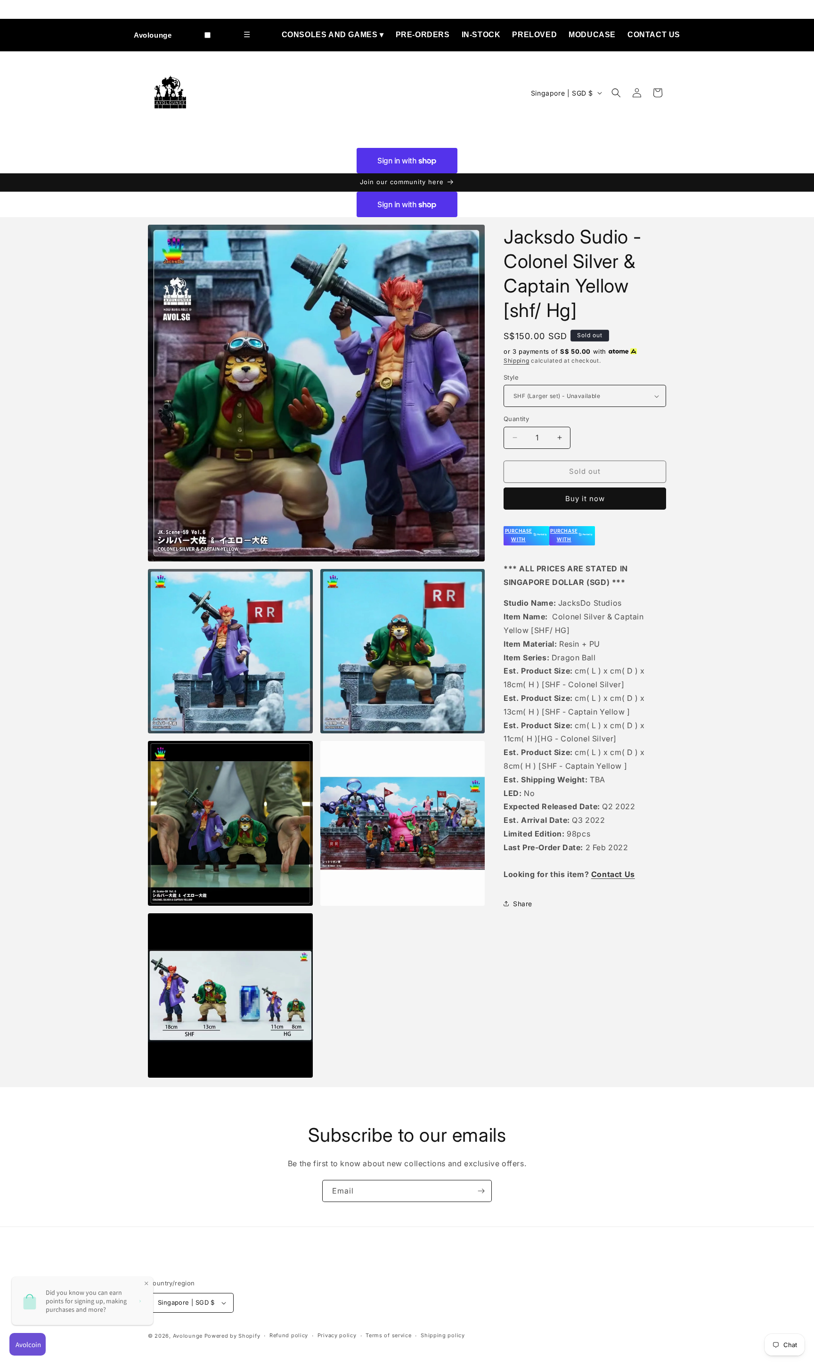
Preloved (534, 35)
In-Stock (481, 35)
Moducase (592, 35)
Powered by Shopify (232, 1335)
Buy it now (585, 498)
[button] (616, 92)
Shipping (516, 360)
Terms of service (388, 1335)
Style (511, 377)
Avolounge (152, 35)
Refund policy (288, 1335)
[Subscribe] (481, 1191)
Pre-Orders (423, 35)
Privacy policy (337, 1335)
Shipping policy (443, 1335)
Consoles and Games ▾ (333, 35)
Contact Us (653, 35)
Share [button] (522, 904)
